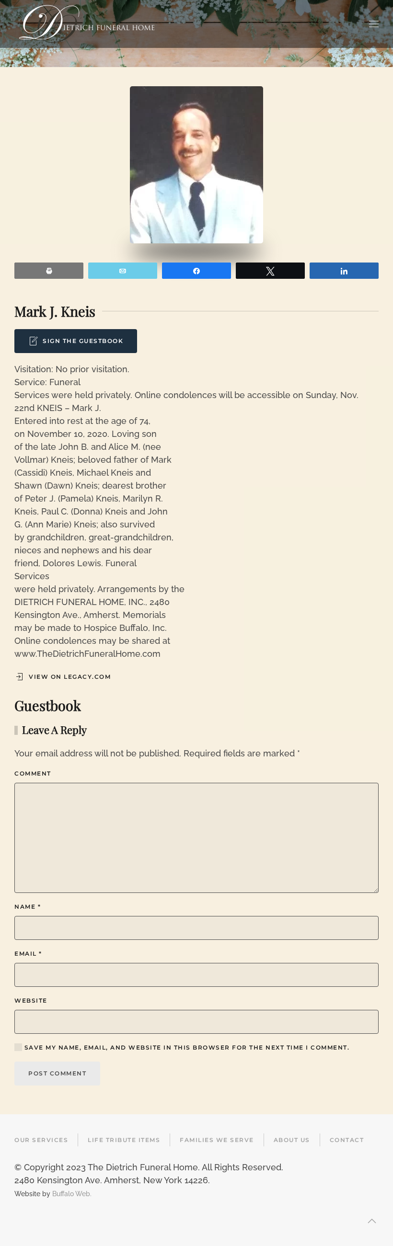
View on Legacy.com (70, 676)
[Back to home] (86, 24)
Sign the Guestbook (83, 340)
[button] (374, 24)
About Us (292, 1139)
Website (30, 1000)
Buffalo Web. (72, 1193)
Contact (347, 1139)
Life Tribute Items (124, 1139)
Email (28, 953)
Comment (32, 773)
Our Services (41, 1139)
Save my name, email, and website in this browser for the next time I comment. (185, 1047)
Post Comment (57, 1073)
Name (27, 906)
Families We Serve (217, 1139)
